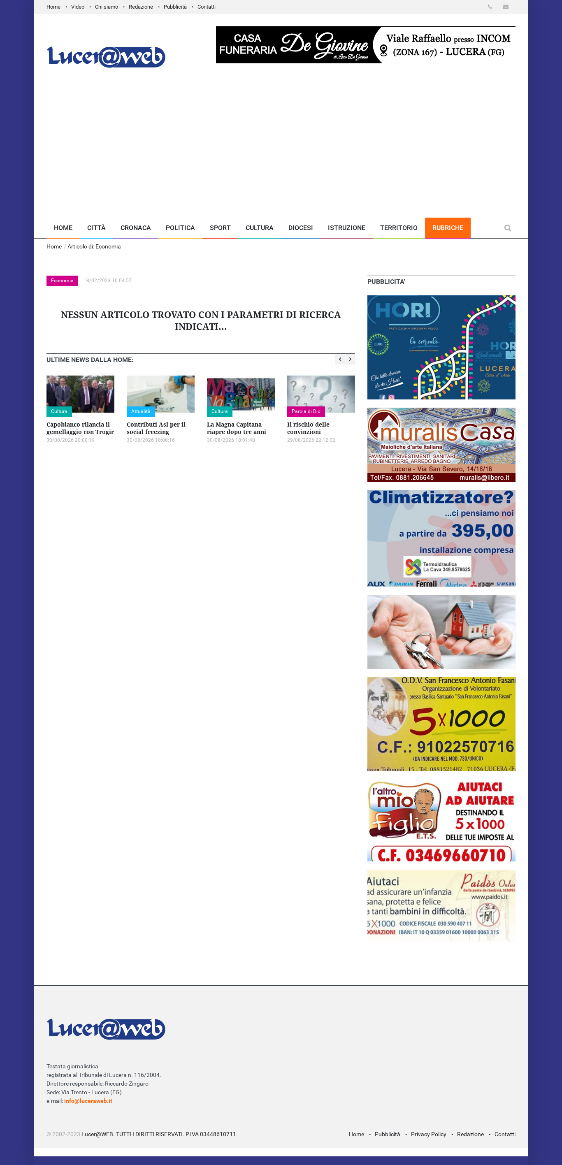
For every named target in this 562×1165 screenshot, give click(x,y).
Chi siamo (106, 7)
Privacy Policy (428, 1134)
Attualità (141, 411)
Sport (220, 228)
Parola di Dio (306, 411)
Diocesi (300, 228)
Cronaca (136, 228)
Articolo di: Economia (94, 246)
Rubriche (447, 228)
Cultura (260, 228)
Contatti (206, 7)
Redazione (141, 7)
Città (96, 228)
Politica (180, 228)
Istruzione (346, 228)
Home (53, 7)
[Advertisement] (281, 156)
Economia (62, 280)
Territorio (399, 228)
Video (77, 7)
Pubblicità (175, 7)
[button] (491, 7)
